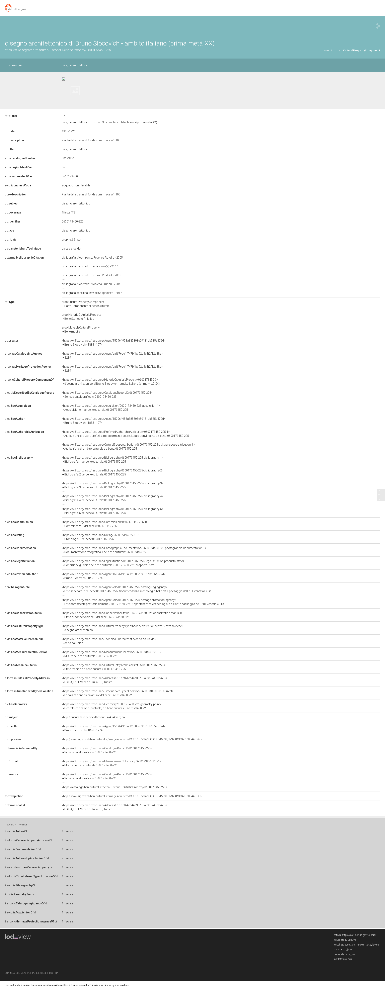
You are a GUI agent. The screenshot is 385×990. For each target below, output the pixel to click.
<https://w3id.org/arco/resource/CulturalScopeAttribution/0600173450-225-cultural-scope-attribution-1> (128, 446)
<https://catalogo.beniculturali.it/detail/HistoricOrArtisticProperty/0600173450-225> (115, 787)
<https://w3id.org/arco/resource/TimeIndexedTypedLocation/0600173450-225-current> (118, 693)
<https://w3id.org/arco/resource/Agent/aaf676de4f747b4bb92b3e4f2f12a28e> (112, 355)
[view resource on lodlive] (378, 26)
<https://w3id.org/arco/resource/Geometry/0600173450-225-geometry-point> (111, 706)
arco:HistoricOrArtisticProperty (81, 316)
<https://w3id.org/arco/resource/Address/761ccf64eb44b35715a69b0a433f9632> (115, 680)
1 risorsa (67, 831)
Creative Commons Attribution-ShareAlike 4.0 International (54, 985)
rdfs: (14, 65)
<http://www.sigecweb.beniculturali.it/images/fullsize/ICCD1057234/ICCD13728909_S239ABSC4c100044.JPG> (132, 739)
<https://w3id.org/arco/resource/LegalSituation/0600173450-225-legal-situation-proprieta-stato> (123, 563)
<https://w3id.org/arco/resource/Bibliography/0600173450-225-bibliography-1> (112, 459)
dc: (9, 131)
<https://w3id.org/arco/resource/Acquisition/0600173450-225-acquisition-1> (111, 407)
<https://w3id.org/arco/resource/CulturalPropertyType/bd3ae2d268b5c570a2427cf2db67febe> (122, 628)
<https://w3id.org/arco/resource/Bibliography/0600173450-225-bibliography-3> (112, 485)
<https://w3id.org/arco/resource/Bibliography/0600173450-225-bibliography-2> (112, 472)
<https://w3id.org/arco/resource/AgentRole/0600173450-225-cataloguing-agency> (136, 589)
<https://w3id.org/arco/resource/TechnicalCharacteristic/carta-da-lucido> (109, 641)
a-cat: (29, 392)
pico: (23, 248)
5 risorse (67, 885)
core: (15, 194)
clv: (16, 704)
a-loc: (27, 678)
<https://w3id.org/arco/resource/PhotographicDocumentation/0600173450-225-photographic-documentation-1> (134, 550)
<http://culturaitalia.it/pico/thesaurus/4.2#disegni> (93, 717)
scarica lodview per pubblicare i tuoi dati (33, 973)
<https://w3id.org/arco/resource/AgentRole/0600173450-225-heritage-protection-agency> (143, 602)
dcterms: (24, 257)
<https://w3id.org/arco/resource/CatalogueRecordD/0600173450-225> (107, 394)
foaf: (14, 796)
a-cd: (18, 185)
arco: (20, 158)
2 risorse (67, 858)
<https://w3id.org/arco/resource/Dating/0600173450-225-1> (100, 537)
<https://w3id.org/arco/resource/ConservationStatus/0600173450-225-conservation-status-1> (122, 615)
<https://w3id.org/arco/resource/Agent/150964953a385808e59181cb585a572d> (113, 342)
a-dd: (23, 613)
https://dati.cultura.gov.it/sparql (359, 935)
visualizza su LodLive (345, 939)
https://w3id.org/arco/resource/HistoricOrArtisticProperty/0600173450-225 (58, 50)
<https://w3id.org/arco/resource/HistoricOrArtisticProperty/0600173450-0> (111, 381)
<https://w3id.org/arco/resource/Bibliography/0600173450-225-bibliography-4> (112, 498)
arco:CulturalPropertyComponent (85, 303)
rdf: (9, 301)
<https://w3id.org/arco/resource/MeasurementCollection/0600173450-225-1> (111, 654)
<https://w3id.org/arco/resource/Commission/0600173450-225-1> (105, 524)
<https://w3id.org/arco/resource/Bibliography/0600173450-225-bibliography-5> (112, 511)
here (126, 985)
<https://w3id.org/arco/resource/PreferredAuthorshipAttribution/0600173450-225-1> (125, 433)
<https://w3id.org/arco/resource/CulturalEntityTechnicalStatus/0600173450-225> (114, 667)
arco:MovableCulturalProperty (81, 329)
